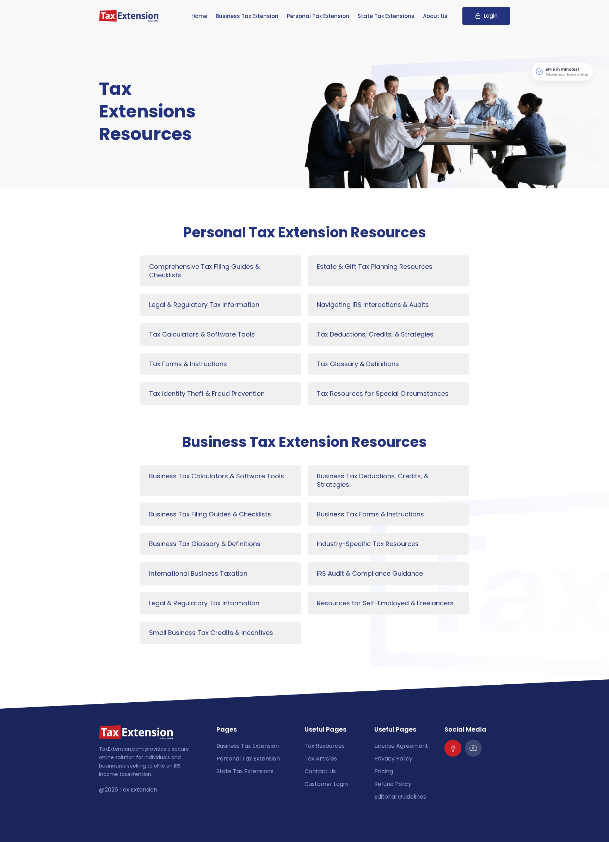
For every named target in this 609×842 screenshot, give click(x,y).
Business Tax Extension (247, 16)
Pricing (383, 771)
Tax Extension (138, 790)
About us (435, 16)
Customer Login (326, 784)
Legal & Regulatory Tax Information (204, 304)
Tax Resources (324, 746)
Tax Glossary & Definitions (358, 363)
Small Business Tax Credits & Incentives (211, 632)
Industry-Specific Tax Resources (368, 543)
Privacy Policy (393, 759)
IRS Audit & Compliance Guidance (370, 573)
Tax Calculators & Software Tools (202, 334)
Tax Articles (320, 759)
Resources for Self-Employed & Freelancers (385, 603)
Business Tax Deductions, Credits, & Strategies (373, 480)
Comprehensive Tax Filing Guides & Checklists (204, 270)
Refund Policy (392, 784)
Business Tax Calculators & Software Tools (216, 476)
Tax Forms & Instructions (188, 363)
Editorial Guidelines (400, 797)
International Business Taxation (198, 573)
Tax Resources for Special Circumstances (383, 393)
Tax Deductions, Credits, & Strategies (375, 334)
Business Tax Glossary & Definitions (204, 543)
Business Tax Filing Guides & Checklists (210, 514)
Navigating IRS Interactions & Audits (373, 304)
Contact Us (320, 771)
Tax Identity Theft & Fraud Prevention (207, 393)
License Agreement (401, 746)
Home (199, 16)
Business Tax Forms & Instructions (370, 514)
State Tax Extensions (386, 16)
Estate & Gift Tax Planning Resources (374, 266)
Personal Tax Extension (318, 16)
